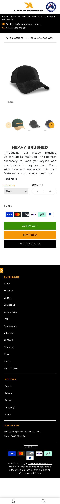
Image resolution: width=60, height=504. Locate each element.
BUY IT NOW (30, 235)
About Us (8, 290)
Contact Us (9, 305)
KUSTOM (8, 340)
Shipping (9, 407)
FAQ (6, 319)
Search (8, 386)
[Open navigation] (7, 7)
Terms (8, 414)
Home (7, 283)
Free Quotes (10, 326)
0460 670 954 (18, 436)
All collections (15, 37)
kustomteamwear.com (40, 463)
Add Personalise (30, 243)
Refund (8, 400)
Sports (7, 361)
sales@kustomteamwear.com (25, 431)
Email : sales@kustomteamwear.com (23, 24)
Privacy (8, 393)
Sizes (6, 354)
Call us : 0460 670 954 (16, 28)
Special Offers (11, 368)
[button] (10, 44)
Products (8, 347)
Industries (9, 333)
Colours (8, 298)
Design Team (10, 312)
